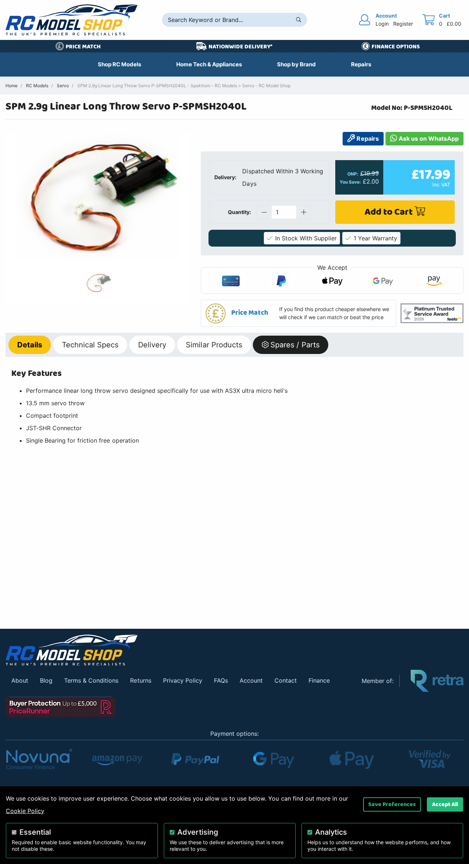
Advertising (197, 832)
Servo (63, 85)
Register (403, 24)
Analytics (331, 832)
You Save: (350, 182)
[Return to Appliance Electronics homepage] (178, 650)
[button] (298, 313)
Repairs (366, 138)
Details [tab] (29, 344)
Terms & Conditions (91, 680)
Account (251, 680)
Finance (319, 680)
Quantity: (239, 212)
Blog (46, 680)
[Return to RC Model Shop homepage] (71, 20)
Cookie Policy (25, 811)
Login (382, 24)
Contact (285, 680)
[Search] (298, 20)
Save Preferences (392, 804)
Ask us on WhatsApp (428, 138)
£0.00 (454, 24)
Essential (35, 832)
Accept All (445, 804)
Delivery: (225, 177)
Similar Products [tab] (214, 344)
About (19, 680)
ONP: (352, 174)
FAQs (221, 680)
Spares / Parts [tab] (294, 344)
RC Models (37, 85)
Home (11, 85)
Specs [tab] (90, 344)
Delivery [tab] (152, 344)
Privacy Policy (182, 680)
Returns (140, 680)
